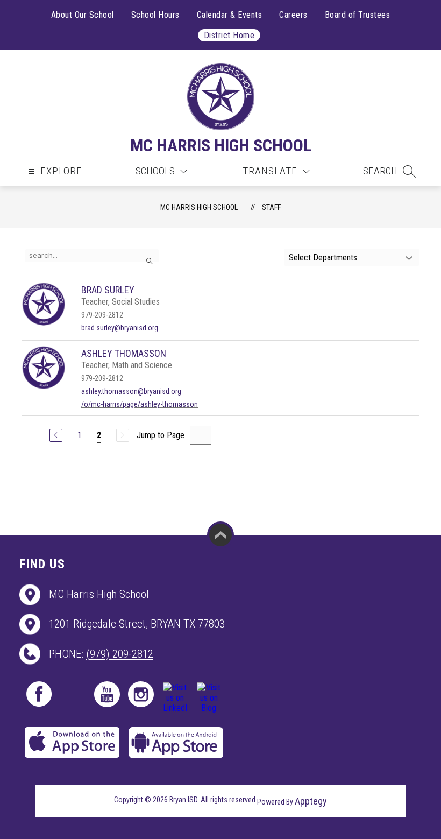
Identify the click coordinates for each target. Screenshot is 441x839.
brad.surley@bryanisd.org (119, 327)
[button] (389, 171)
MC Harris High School (199, 207)
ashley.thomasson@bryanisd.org (131, 391)
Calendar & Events (229, 15)
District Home (229, 35)
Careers (293, 15)
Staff (271, 207)
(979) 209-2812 (119, 653)
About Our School (82, 15)
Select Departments (323, 257)
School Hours (155, 15)
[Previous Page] (55, 435)
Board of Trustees (357, 15)
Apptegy (311, 801)
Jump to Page (160, 435)
